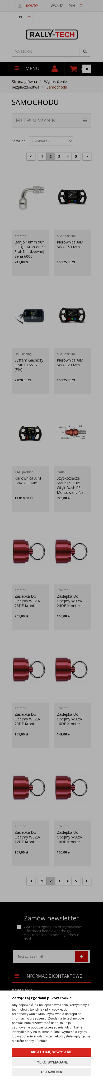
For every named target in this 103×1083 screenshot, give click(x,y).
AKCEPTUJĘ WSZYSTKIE (52, 1052)
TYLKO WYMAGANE (51, 1062)
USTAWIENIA (51, 1072)
